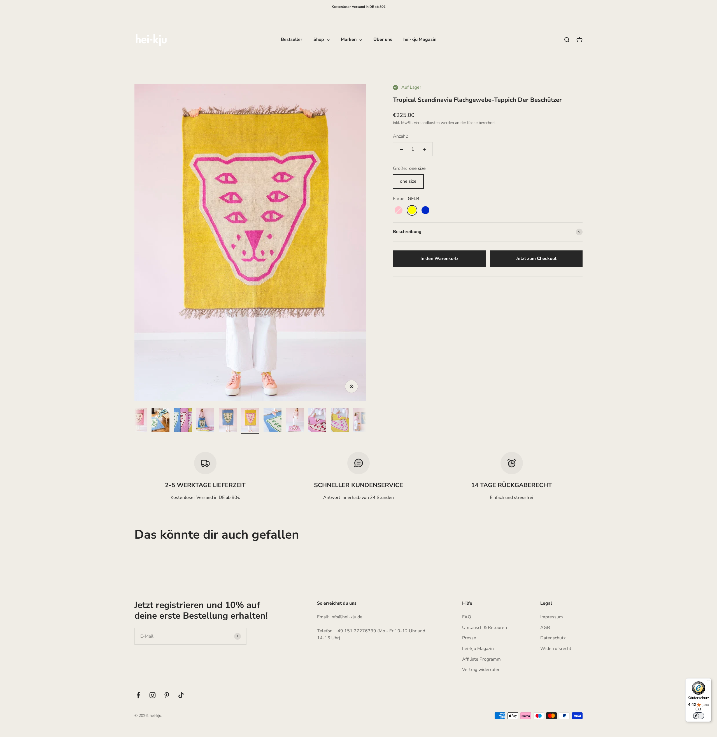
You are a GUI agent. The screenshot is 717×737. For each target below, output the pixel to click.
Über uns (382, 40)
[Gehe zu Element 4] (183, 421)
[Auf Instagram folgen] (152, 695)
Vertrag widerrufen (481, 669)
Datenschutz (552, 638)
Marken (349, 40)
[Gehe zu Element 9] (295, 421)
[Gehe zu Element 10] (317, 421)
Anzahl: (400, 136)
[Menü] (708, 681)
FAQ (466, 617)
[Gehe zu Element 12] (362, 421)
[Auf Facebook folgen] (138, 695)
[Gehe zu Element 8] (272, 421)
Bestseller (291, 40)
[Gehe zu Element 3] (160, 421)
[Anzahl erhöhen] (424, 149)
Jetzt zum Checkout (536, 258)
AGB (545, 628)
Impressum (551, 617)
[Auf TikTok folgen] (181, 695)
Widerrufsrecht (555, 649)
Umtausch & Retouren (484, 628)
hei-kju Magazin (419, 40)
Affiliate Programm (481, 659)
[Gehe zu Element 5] (205, 421)
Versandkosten (427, 123)
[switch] (698, 715)
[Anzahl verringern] (401, 149)
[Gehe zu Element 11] (340, 421)
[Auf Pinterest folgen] (167, 695)
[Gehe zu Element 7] (250, 421)
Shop (318, 40)
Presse (469, 638)
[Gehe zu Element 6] (228, 421)
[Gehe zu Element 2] (138, 421)
